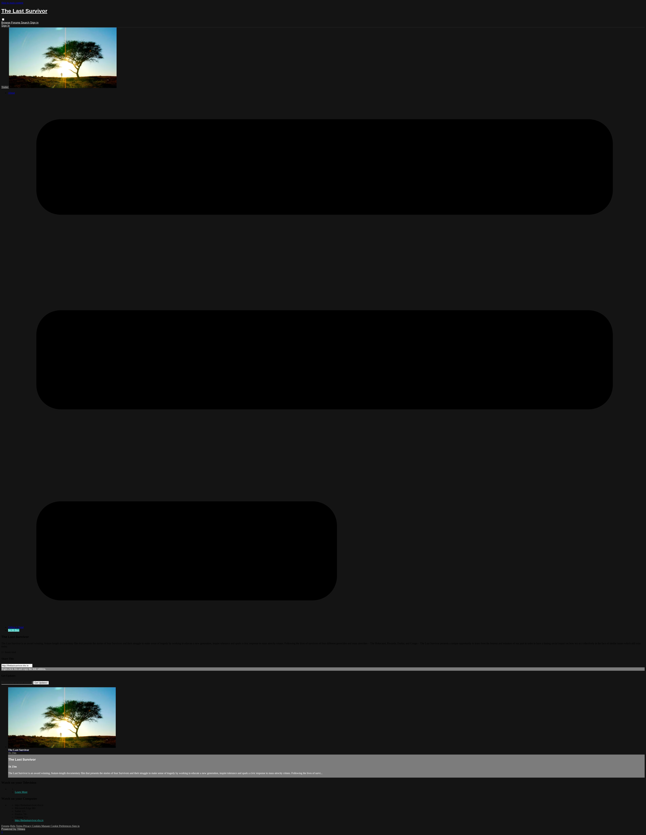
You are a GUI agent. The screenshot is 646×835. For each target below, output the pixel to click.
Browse (6, 22)
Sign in (34, 22)
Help (13, 826)
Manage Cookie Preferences (56, 826)
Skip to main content (12, 2)
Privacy (27, 826)
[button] (3, 19)
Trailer (5, 87)
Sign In (5, 25)
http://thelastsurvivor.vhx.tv (29, 820)
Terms (19, 826)
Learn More (21, 792)
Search (25, 22)
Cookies (36, 826)
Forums (16, 22)
